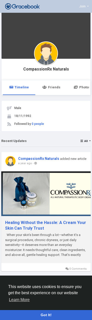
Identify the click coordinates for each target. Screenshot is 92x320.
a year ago (25, 163)
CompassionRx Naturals (46, 69)
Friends (54, 87)
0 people (38, 124)
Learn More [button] (19, 300)
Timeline (22, 87)
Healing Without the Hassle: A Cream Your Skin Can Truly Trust (45, 225)
